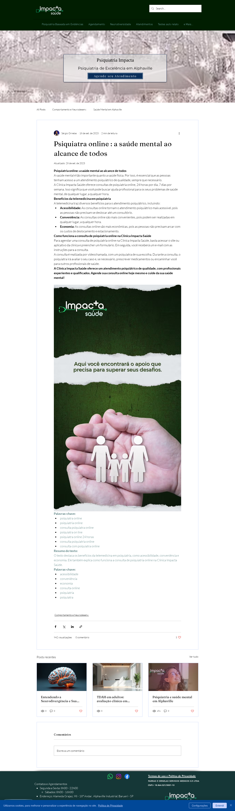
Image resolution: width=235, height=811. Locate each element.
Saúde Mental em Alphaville (107, 109)
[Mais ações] (179, 133)
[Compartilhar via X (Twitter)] (64, 626)
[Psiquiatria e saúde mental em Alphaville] (173, 677)
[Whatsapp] (110, 776)
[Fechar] (231, 805)
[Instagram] (118, 776)
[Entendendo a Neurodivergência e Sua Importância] (62, 677)
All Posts (41, 109)
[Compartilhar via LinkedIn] (72, 626)
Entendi (220, 805)
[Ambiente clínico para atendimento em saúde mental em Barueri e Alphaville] (117, 677)
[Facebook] (127, 776)
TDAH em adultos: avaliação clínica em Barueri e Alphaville (112, 699)
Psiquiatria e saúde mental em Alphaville (172, 699)
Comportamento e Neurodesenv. (69, 109)
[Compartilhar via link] (80, 626)
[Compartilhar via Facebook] (55, 626)
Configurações (200, 805)
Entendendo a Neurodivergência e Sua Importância (59, 699)
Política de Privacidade (110, 805)
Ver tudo (193, 656)
